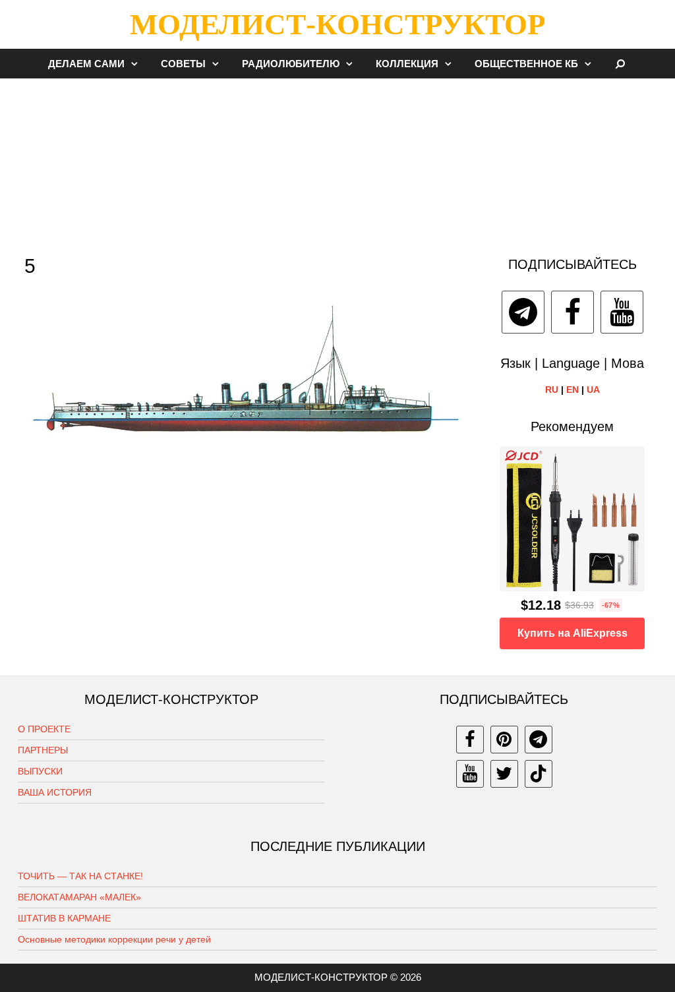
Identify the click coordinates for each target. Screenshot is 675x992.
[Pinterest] (504, 739)
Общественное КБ (526, 63)
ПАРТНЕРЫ (43, 750)
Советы (183, 63)
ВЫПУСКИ (40, 771)
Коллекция (407, 63)
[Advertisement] (337, 160)
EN (572, 389)
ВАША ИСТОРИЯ (55, 792)
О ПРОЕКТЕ (44, 729)
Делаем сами (86, 63)
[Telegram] (523, 312)
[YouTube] (622, 312)
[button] (138, 63)
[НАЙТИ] (620, 63)
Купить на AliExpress (572, 633)
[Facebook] (572, 312)
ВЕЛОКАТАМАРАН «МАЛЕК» (79, 897)
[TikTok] (538, 774)
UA (593, 389)
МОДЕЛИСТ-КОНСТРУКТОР (337, 24)
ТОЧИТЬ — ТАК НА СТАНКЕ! (80, 876)
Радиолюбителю (290, 63)
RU (551, 389)
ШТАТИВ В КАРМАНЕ (64, 918)
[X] (504, 774)
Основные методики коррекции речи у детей (114, 939)
